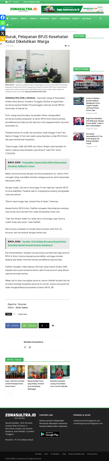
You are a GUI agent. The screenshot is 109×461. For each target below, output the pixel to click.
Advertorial (65, 19)
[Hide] (1, 44)
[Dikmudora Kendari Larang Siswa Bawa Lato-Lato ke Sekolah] (60, 372)
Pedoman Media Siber (76, 454)
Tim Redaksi (55, 454)
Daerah (14, 19)
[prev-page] (7, 394)
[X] (2, 33)
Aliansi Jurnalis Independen (51, 420)
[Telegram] (2, 28)
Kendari (22, 431)
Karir (46, 454)
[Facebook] (2, 17)
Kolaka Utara (27, 31)
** (14, 314)
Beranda (8, 31)
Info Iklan (86, 19)
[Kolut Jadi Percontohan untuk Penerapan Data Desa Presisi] (15, 372)
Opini (54, 19)
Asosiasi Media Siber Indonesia (53, 426)
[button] (100, 18)
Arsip (64, 454)
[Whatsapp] (2, 22)
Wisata (75, 19)
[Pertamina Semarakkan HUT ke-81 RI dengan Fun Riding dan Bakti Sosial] (78, 136)
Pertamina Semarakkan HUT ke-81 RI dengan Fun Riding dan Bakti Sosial (94, 138)
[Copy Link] (2, 38)
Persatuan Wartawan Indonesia (53, 423)
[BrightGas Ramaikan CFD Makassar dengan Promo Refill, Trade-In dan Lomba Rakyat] (78, 121)
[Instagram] (31, 347)
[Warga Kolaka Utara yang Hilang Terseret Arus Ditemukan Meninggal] (37, 372)
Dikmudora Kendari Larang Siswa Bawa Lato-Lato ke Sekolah (58, 383)
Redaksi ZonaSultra (33, 342)
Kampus (33, 19)
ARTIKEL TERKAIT (14, 360)
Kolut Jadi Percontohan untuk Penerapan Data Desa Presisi (14, 383)
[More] (53, 325)
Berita (23, 19)
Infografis (44, 19)
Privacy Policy (92, 454)
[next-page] (11, 394)
